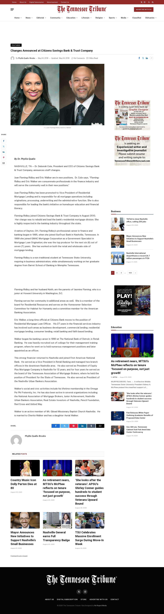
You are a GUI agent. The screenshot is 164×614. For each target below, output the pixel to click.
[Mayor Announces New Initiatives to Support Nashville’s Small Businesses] (25, 520)
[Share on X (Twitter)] (143, 58)
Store (84, 599)
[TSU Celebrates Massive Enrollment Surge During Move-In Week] (89, 520)
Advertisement (52, 2)
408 (130, 273)
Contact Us (65, 2)
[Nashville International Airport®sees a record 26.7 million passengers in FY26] (117, 258)
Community (55, 18)
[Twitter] (3, 146)
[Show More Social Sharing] (151, 58)
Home (14, 2)
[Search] (152, 2)
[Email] (3, 163)
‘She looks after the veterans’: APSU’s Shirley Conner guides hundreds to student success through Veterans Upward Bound (89, 491)
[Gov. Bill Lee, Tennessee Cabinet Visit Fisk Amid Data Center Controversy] (117, 430)
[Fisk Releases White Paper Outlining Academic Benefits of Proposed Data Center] (117, 415)
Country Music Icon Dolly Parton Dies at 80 (24, 484)
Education (71, 18)
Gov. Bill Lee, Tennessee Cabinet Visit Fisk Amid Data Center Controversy (138, 429)
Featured (16, 45)
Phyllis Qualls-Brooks (26, 58)
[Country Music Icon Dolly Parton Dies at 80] (25, 468)
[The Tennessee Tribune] (82, 9)
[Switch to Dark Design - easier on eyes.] (149, 2)
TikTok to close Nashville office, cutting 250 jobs (137, 220)
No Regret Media (100, 605)
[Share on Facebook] (139, 58)
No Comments (79, 58)
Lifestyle (85, 18)
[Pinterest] (3, 157)
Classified (136, 18)
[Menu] (12, 9)
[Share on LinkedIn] (147, 58)
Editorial (40, 18)
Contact (115, 599)
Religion (99, 18)
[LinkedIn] (3, 152)
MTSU (115, 377)
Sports (112, 18)
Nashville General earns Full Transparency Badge (56, 536)
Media (123, 18)
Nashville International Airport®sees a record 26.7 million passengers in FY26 (138, 255)
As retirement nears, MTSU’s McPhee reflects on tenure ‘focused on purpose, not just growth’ (56, 488)
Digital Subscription (36, 2)
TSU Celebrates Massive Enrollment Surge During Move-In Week (89, 538)
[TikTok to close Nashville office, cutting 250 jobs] (117, 224)
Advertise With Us (143, 9)
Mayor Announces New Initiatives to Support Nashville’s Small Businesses (23, 538)
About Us (23, 2)
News (28, 18)
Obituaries (149, 18)
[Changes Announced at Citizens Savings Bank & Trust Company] (57, 94)
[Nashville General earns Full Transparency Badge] (57, 520)
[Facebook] (3, 141)
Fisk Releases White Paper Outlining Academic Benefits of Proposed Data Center (139, 415)
